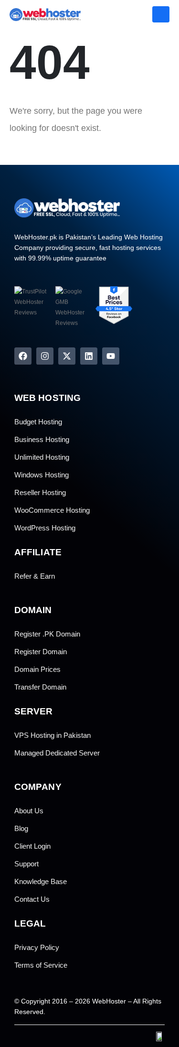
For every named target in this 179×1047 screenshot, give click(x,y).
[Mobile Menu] (160, 14)
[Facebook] (23, 356)
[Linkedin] (88, 356)
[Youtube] (110, 356)
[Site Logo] (36, 14)
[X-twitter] (66, 356)
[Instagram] (44, 356)
